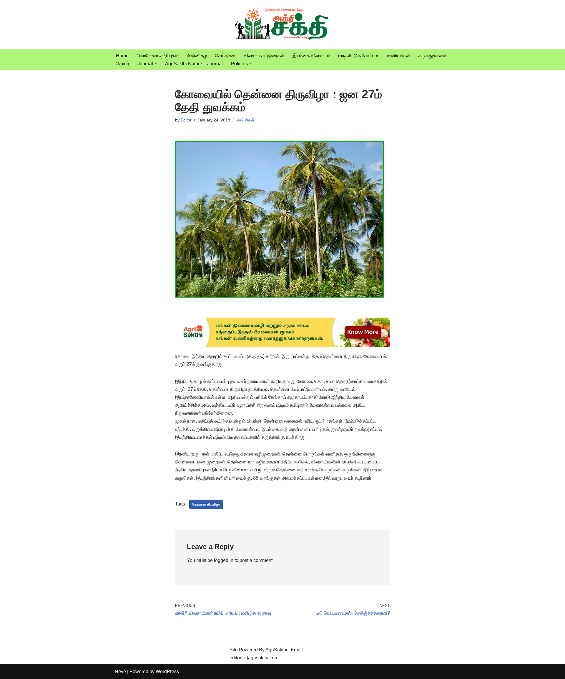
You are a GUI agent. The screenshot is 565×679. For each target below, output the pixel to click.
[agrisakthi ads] (282, 345)
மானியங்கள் (398, 55)
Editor (186, 120)
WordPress (167, 671)
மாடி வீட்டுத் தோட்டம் (358, 55)
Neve (120, 671)
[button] (155, 63)
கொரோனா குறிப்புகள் (158, 55)
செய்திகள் (225, 55)
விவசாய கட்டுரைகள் (264, 55)
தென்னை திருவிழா (206, 504)
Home (122, 55)
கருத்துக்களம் (432, 55)
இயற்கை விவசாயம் (311, 55)
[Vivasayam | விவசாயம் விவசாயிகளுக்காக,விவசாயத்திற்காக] (282, 24)
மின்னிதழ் (197, 55)
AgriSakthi (276, 649)
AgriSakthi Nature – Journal (194, 63)
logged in (223, 560)
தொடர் (122, 63)
